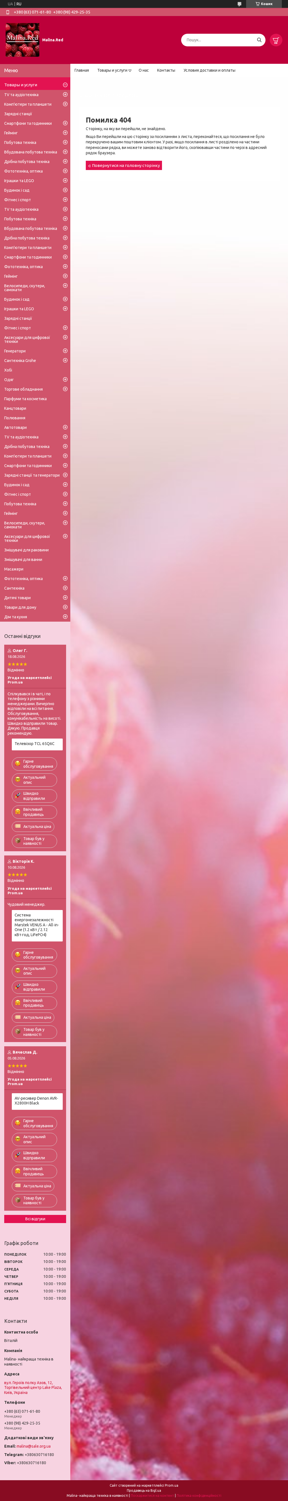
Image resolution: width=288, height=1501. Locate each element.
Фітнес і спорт (17, 200)
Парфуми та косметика (25, 399)
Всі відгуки (35, 1219)
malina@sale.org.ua (34, 1446)
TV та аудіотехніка (21, 94)
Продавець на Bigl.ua (144, 1490)
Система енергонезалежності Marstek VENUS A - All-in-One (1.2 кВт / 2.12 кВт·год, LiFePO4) (37, 925)
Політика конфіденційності (199, 1495)
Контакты (166, 70)
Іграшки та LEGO (19, 180)
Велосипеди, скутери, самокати (24, 288)
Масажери (13, 569)
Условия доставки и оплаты (209, 70)
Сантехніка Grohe (20, 360)
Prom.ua (171, 1485)
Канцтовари (15, 408)
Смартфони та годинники (28, 123)
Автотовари (15, 427)
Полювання (14, 418)
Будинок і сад (17, 190)
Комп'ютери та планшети (27, 104)
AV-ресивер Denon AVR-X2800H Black (36, 1101)
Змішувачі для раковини (26, 550)
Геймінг (11, 133)
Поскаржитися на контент (152, 1495)
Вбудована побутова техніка (30, 152)
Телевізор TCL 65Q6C (35, 743)
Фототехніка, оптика (23, 171)
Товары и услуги (112, 70)
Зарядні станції (18, 114)
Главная (82, 70)
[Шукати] (259, 40)
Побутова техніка (20, 142)
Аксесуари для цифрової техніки (27, 339)
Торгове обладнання (23, 389)
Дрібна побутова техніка (27, 161)
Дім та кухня (15, 617)
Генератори (15, 351)
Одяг (9, 379)
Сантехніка (14, 588)
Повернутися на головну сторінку (126, 165)
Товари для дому (20, 607)
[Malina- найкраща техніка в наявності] (22, 39)
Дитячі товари (17, 598)
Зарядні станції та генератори (32, 475)
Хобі (8, 370)
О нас (144, 70)
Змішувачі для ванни (23, 559)
